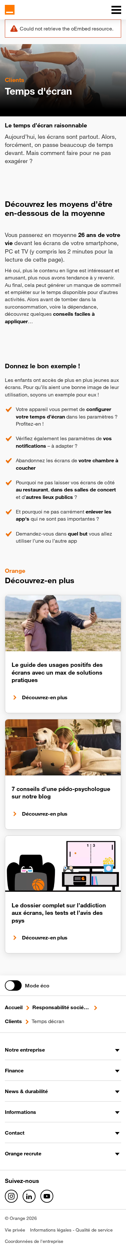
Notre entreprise (25, 1049)
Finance (14, 1070)
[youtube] (46, 1196)
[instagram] (11, 1196)
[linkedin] (29, 1196)
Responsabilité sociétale (61, 1007)
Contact (15, 1132)
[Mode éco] (13, 985)
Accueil (14, 1007)
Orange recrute (23, 1153)
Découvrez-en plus (45, 697)
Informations (20, 1112)
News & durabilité (26, 1091)
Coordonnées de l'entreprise (34, 1241)
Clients (13, 1021)
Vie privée (15, 1230)
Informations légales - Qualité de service (71, 1230)
